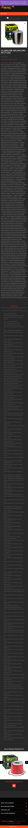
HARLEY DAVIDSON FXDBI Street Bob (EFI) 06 (11, 228)
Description (14, 306)
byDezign (7, 821)
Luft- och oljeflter (17, 17)
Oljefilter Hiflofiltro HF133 (14, 781)
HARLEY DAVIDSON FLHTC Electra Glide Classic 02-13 (13, 98)
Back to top (13, 826)
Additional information (14, 309)
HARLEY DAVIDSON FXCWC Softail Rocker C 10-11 (14, 221)
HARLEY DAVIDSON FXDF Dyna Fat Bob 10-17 (11, 237)
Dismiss (24, 3)
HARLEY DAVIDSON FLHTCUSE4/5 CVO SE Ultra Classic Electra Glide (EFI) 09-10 (13, 121)
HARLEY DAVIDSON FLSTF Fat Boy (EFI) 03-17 (11, 165)
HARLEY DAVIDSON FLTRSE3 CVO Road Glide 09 (12, 205)
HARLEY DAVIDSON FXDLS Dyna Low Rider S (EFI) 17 (13, 251)
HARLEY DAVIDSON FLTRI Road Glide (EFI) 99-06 (12, 204)
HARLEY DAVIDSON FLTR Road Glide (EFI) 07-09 (12, 202)
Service (11, 17)
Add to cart (14, 785)
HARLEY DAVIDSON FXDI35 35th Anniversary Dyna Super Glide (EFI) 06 (13, 244)
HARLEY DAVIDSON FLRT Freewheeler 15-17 (13, 153)
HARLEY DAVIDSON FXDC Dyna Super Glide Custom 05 (14, 232)
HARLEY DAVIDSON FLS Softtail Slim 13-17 (11, 154)
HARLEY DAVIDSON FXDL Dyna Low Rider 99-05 (15, 248)
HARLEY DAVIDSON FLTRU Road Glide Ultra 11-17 (13, 207)
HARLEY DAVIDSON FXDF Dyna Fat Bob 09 (16, 235)
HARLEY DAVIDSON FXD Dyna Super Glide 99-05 (12, 223)
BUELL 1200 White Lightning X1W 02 (12, 68)
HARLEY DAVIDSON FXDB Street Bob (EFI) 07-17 (12, 225)
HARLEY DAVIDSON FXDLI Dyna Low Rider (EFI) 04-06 (13, 250)
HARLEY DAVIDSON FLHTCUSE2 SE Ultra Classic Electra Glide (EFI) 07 (13, 116)
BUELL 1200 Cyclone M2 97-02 (8, 64)
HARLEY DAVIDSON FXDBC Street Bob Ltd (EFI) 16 (12, 227)
